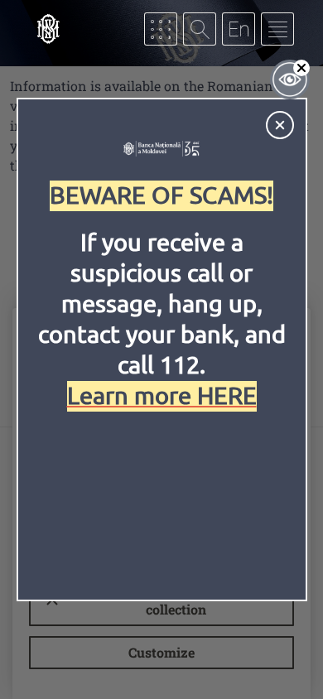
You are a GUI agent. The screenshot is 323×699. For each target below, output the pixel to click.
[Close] (280, 125)
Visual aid (290, 79)
